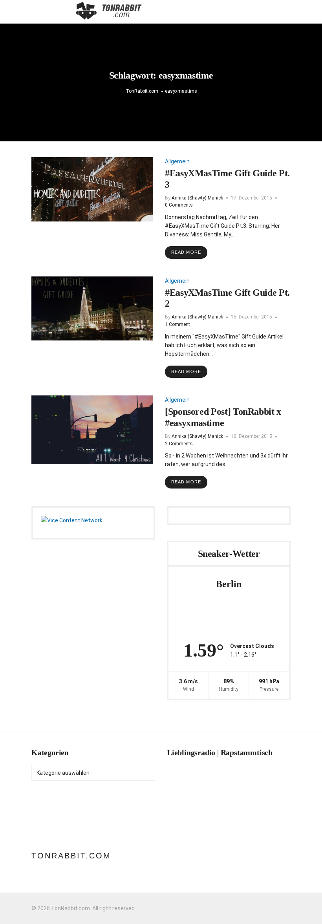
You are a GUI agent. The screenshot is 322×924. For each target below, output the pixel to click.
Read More (186, 252)
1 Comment (177, 324)
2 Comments (179, 443)
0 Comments (179, 205)
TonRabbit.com (71, 855)
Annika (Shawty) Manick (197, 198)
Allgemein (177, 161)
